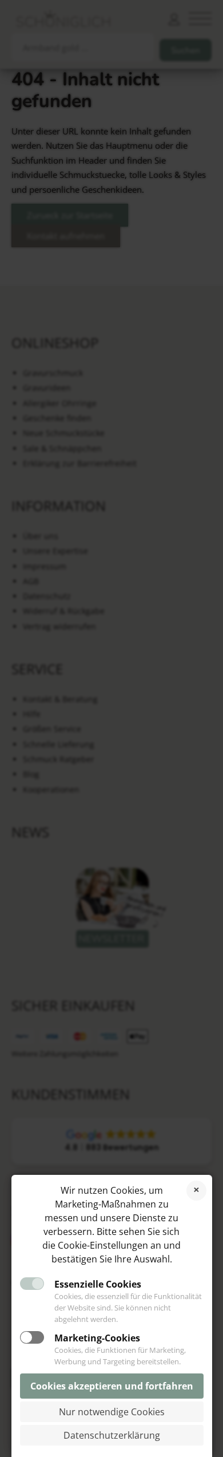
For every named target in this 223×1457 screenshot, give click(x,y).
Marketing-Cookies (97, 1338)
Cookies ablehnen (196, 1191)
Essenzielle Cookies (97, 1284)
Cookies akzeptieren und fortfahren (111, 1386)
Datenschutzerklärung (111, 1435)
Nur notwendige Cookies (112, 1411)
